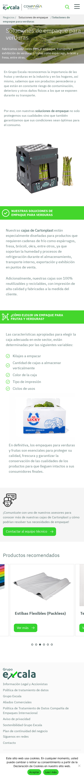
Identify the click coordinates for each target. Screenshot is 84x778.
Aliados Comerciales (17, 702)
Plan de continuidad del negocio (25, 731)
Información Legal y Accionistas (25, 684)
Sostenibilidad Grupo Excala (22, 725)
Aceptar (34, 772)
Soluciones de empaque (33, 17)
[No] (79, 766)
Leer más (51, 772)
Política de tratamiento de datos (26, 690)
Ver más (23, 628)
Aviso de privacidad (16, 719)
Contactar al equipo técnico (26, 531)
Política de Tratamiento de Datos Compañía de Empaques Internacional (36, 710)
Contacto (9, 743)
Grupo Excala (12, 696)
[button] (32, 645)
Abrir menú (77, 7)
